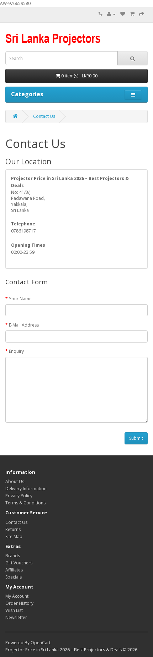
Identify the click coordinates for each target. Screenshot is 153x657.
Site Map (13, 536)
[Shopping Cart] (132, 14)
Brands (12, 556)
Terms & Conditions (25, 503)
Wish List (14, 610)
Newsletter (16, 617)
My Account (16, 596)
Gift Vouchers (18, 563)
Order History (19, 603)
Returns (13, 529)
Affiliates (14, 570)
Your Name (20, 299)
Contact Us (44, 116)
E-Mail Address (24, 325)
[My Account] (111, 14)
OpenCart (41, 643)
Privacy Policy (18, 496)
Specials (13, 577)
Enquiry (16, 351)
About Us (14, 481)
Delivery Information (26, 489)
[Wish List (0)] (122, 14)
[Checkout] (141, 14)
